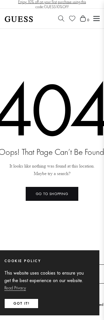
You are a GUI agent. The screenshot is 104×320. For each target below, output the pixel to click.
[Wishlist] (72, 18)
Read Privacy (15, 288)
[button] (61, 18)
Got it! (21, 303)
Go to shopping (52, 194)
